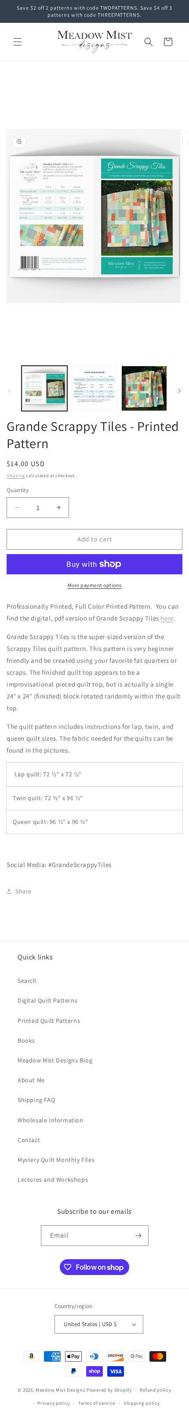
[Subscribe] (138, 1235)
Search (27, 981)
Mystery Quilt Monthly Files (56, 1160)
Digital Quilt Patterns (47, 1000)
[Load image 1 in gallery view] (44, 389)
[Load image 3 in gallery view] (144, 389)
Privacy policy (53, 1403)
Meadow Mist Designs (60, 1389)
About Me (31, 1080)
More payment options (95, 585)
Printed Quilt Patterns (49, 1021)
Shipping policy (142, 1403)
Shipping (16, 475)
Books (26, 1040)
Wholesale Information (51, 1120)
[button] (17, 41)
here (166, 618)
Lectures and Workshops (53, 1179)
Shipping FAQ (36, 1100)
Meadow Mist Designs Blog (55, 1060)
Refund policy (155, 1390)
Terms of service (96, 1403)
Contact (29, 1140)
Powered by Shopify (109, 1389)
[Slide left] (9, 391)
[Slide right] (179, 391)
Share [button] (23, 891)
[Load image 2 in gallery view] (94, 389)
